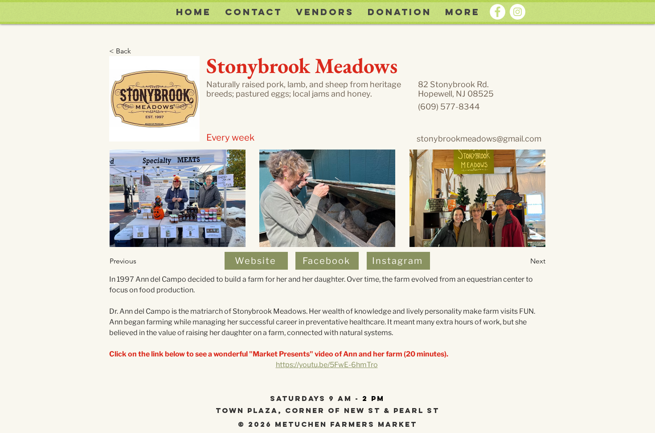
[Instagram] (517, 12)
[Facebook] (497, 12)
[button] (462, 12)
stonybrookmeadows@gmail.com (479, 138)
